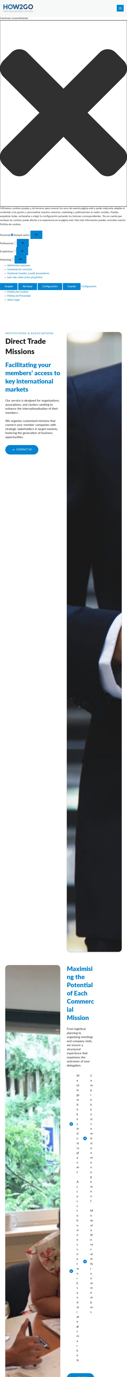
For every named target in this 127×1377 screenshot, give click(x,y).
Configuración (50, 286)
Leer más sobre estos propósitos (25, 277)
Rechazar (27, 286)
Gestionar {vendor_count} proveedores (28, 273)
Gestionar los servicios (19, 269)
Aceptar (9, 286)
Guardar (71, 286)
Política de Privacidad (18, 296)
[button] (63, 113)
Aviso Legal (13, 300)
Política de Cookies (17, 292)
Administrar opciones (18, 265)
